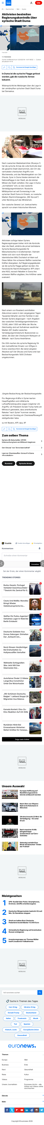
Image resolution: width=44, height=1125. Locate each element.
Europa (4, 1060)
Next (4, 1070)
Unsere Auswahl (13, 786)
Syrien (24, 9)
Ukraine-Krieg (29, 1007)
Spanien (27, 1024)
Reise (4, 1074)
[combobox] (22, 992)
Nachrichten (10, 9)
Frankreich (22, 1018)
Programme (28, 1079)
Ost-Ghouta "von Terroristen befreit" (16, 448)
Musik (35, 1018)
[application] (22, 37)
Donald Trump (13, 1013)
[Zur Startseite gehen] (8, 3)
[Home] (2, 9)
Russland (8, 463)
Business (5, 1065)
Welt (18, 9)
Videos (4, 1079)
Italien (8, 1018)
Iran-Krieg (13, 1007)
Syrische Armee (25, 463)
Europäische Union (31, 1030)
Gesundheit (22, 1035)
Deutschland (31, 1013)
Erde (26, 1065)
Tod (15, 1024)
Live (38, 3)
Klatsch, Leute (11, 1030)
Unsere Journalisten (9, 1084)
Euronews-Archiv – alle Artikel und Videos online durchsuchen (33, 1086)
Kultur (26, 1074)
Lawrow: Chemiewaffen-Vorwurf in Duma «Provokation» (18, 454)
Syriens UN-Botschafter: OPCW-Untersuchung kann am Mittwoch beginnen (18, 441)
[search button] (39, 992)
